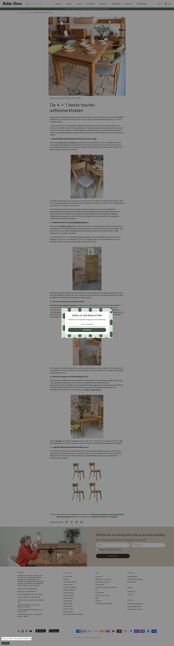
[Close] (110, 310)
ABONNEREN (87, 330)
